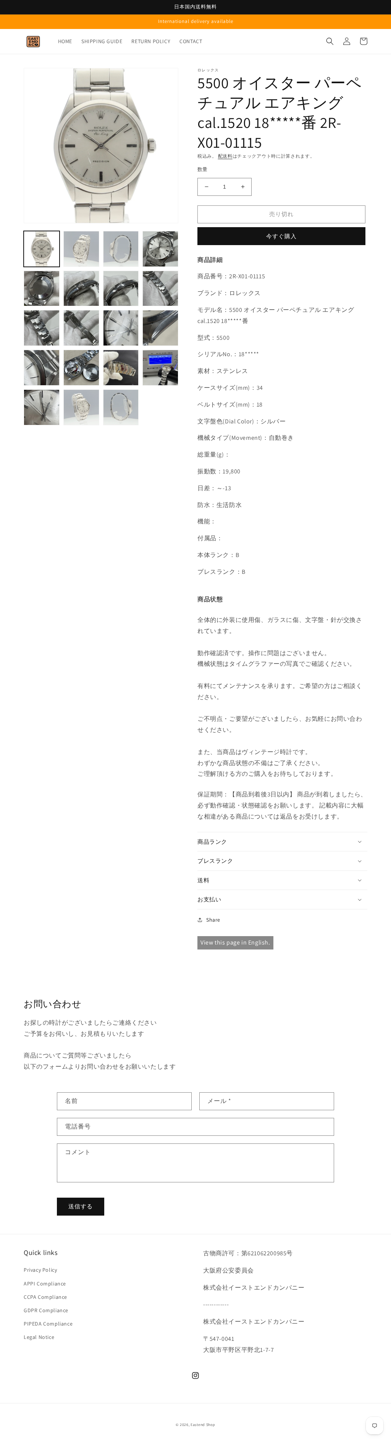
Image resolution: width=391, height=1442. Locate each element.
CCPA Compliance (45, 1296)
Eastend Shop (203, 1424)
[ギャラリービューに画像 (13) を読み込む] (42, 368)
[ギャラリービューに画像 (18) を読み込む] (81, 407)
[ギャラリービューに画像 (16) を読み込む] (160, 368)
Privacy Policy (40, 1269)
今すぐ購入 (281, 236)
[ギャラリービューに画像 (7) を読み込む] (121, 289)
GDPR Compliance (46, 1310)
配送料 (225, 156)
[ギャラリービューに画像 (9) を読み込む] (42, 328)
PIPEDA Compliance (48, 1323)
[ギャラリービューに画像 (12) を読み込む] (160, 328)
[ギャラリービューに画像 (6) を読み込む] (81, 289)
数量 (202, 169)
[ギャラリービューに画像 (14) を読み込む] (81, 368)
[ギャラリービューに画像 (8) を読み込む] (160, 289)
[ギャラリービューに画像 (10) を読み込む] (81, 328)
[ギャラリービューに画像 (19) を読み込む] (121, 407)
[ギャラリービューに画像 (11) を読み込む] (121, 328)
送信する (80, 1206)
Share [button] (213, 919)
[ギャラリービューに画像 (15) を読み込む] (121, 368)
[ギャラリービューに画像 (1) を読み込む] (42, 249)
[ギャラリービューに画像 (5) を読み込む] (42, 289)
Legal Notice (39, 1337)
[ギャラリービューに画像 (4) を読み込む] (160, 249)
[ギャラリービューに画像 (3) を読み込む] (121, 249)
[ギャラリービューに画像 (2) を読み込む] (81, 249)
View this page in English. (235, 942)
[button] (330, 41)
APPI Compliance (45, 1283)
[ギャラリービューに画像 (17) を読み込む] (42, 407)
